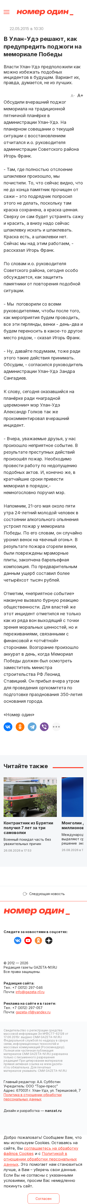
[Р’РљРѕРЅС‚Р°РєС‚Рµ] (8, 726)
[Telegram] (32, 726)
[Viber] (44, 726)
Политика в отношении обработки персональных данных (33, 1097)
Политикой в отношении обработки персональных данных (40, 1159)
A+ (80, 95)
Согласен (43, 1199)
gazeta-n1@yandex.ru (33, 1012)
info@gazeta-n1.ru (30, 992)
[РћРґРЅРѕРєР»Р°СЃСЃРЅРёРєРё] (20, 726)
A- (73, 95)
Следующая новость (47, 894)
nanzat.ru (53, 1111)
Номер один (45, 13)
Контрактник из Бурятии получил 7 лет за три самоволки (28, 828)
